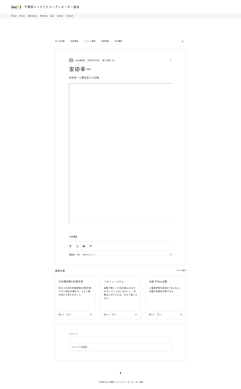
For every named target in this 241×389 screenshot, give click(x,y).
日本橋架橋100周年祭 (70, 281)
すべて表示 (181, 270)
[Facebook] (120, 373)
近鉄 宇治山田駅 (158, 281)
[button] (182, 41)
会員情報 (74, 41)
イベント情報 (89, 41)
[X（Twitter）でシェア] (77, 246)
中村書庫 (118, 41)
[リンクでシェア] (90, 246)
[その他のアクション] (170, 60)
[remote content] (120, 153)
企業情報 (105, 41)
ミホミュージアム (114, 281)
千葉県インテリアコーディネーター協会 (51, 6)
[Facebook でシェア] (70, 246)
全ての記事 (60, 41)
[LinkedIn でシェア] (84, 246)
